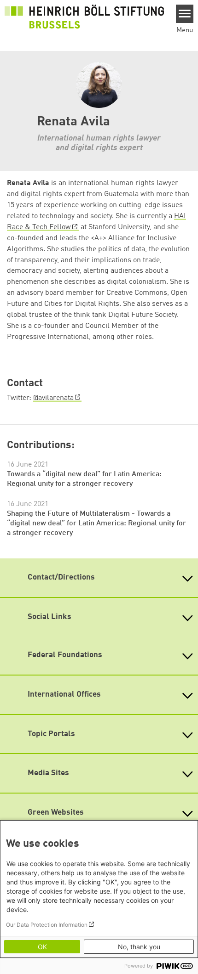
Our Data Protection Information (46, 924)
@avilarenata (53, 398)
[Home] (84, 16)
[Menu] (185, 14)
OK (42, 947)
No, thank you (139, 947)
